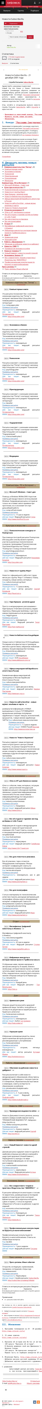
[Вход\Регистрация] (34, 3)
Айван (32, 808)
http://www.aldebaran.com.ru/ (19, 660)
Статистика (8, 54)
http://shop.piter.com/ (16, 316)
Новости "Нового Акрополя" (16, 208)
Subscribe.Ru (11, 47)
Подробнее (6, 156)
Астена (33, 1172)
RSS (21, 31)
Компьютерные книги (13, 169)
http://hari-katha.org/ (16, 627)
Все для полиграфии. (13, 221)
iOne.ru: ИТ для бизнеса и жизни (17, 212)
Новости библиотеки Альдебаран (18, 196)
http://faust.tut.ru (14, 593)
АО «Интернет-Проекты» (13, 1402)
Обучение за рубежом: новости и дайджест (22, 244)
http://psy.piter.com (15, 562)
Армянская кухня (11, 237)
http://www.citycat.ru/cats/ (14, 1337)
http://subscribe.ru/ (9, 1381)
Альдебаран (23, 658)
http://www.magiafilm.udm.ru (19, 949)
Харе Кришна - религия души (16, 194)
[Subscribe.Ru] (13, 3)
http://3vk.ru (12, 989)
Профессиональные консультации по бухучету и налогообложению (20, 263)
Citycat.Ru (34, 107)
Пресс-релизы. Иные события (16, 269)
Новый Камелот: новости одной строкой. (21, 253)
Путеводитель (8, 314)
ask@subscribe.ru (14, 1383)
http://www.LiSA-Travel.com (18, 848)
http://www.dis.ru (14, 1220)
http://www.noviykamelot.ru (18, 1174)
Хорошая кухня (11, 239)
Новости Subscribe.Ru (13, 19)
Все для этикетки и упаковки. (16, 219)
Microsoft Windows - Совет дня (17, 185)
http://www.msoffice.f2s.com (18, 519)
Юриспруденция (11, 176)
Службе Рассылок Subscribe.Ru (22, 1307)
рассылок (36, 99)
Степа (32, 517)
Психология (9, 174)
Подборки (35, 10)
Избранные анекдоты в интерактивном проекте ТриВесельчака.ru (21, 231)
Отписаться (35, 1381)
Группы (21, 10)
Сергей (33, 1131)
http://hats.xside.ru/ (15, 1023)
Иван (32, 879)
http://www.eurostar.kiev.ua (24, 729)
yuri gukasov (25, 1021)
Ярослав (35, 727)
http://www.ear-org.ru (16, 693)
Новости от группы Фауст (15, 192)
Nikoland (16, 1404)
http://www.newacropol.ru (17, 769)
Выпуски (6, 10)
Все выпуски (23, 69)
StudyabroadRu (8, 1097)
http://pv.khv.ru (13, 1133)
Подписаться (13, 23)
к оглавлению (31, 526)
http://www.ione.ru (15, 810)
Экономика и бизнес (13, 171)
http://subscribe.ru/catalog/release (21, 1280)
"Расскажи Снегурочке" (30, 128)
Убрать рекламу (33, 1383)
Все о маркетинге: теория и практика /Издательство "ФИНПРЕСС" (20, 259)
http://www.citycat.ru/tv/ (13, 1331)
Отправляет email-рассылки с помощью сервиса (21, 6)
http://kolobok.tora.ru (16, 1056)
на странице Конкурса (30, 135)
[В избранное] (6, 1389)
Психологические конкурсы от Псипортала (22, 190)
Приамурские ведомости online (17, 248)
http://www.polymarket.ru (17, 882)
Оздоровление (11, 178)
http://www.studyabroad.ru (18, 1099)
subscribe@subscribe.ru (14, 1320)
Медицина (9, 180)
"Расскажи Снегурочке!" (31, 95)
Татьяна (33, 1248)
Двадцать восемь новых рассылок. (19, 117)
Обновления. (10, 119)
